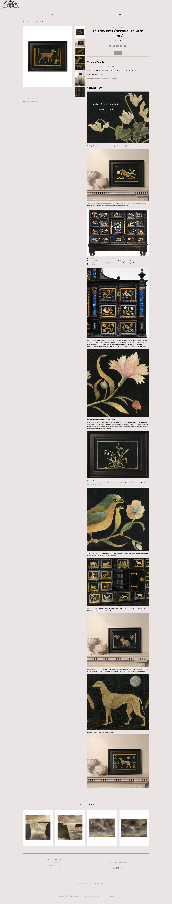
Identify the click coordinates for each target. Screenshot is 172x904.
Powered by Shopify (92, 891)
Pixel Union (85, 891)
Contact (74, 883)
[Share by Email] (125, 46)
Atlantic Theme (78, 891)
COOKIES (96, 883)
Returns (90, 883)
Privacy (102, 883)
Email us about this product (30, 101)
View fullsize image (28, 99)
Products (29, 21)
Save (118, 45)
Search (69, 883)
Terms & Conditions (82, 883)
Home (24, 21)
